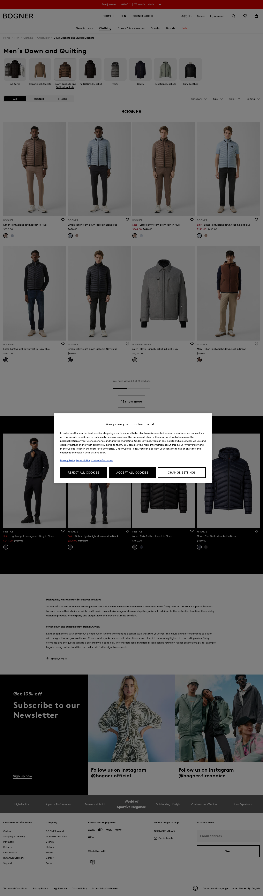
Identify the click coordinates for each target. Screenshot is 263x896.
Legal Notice (83, 460)
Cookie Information (102, 460)
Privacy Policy (67, 460)
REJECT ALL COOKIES (83, 472)
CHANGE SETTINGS (182, 472)
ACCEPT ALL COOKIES (132, 472)
